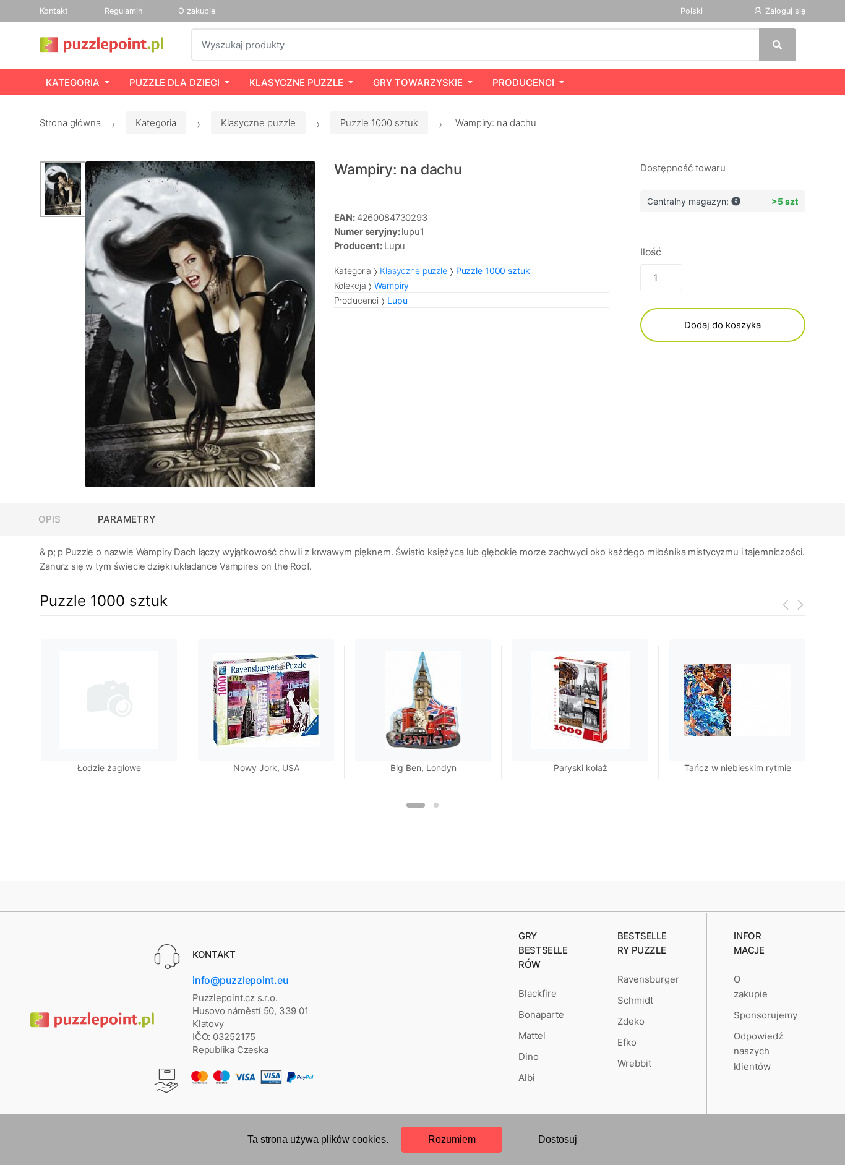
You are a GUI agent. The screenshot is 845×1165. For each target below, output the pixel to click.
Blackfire (537, 993)
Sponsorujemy (765, 1015)
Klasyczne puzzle (296, 82)
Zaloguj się (785, 10)
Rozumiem (452, 1139)
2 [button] (436, 805)
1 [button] (415, 805)
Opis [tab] (49, 519)
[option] (200, 324)
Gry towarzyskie (418, 82)
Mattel (532, 1035)
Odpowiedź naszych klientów (758, 1051)
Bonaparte (541, 1014)
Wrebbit (634, 1063)
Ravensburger (648, 979)
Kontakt (54, 10)
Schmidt (635, 1000)
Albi (526, 1077)
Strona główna (70, 123)
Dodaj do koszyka (722, 325)
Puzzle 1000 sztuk (379, 123)
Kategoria (73, 82)
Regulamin (123, 10)
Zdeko (631, 1021)
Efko (627, 1042)
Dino (528, 1056)
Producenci (523, 82)
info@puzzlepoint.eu (240, 980)
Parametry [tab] (126, 519)
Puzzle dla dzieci (174, 82)
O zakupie (196, 10)
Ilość (650, 251)
